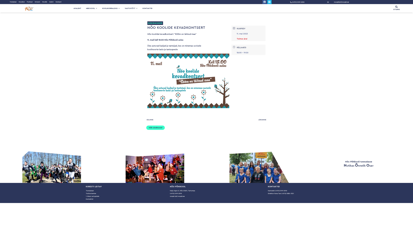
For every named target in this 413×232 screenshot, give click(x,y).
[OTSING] (396, 7)
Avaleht (77, 8)
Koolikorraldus (110, 8)
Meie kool (90, 8)
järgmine (262, 120)
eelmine (150, 120)
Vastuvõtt (130, 8)
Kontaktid (147, 8)
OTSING (396, 9)
